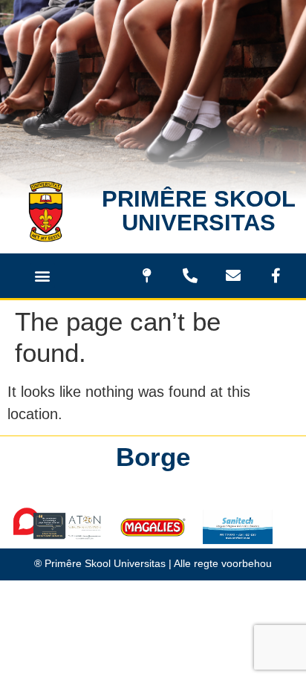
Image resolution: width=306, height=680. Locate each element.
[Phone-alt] (190, 276)
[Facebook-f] (276, 276)
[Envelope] (233, 276)
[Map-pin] (147, 276)
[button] (42, 275)
